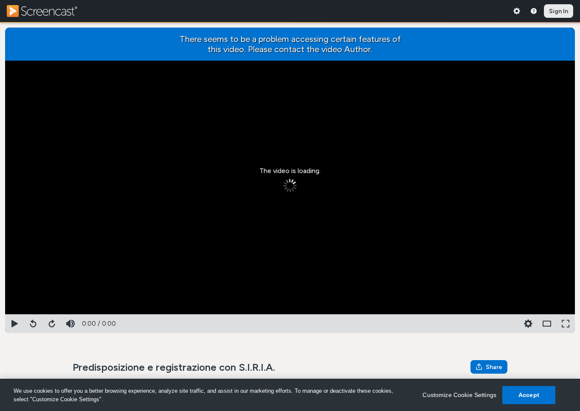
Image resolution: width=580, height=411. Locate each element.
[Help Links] (534, 11)
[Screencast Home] (47, 11)
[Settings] (517, 11)
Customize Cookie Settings (459, 394)
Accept (528, 394)
